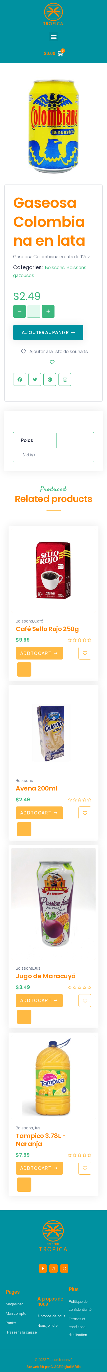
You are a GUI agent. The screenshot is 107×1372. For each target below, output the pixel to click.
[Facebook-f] (43, 1268)
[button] (53, 36)
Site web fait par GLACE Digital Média (53, 1367)
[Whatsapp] (64, 1268)
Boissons (55, 267)
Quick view (24, 669)
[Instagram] (53, 1268)
